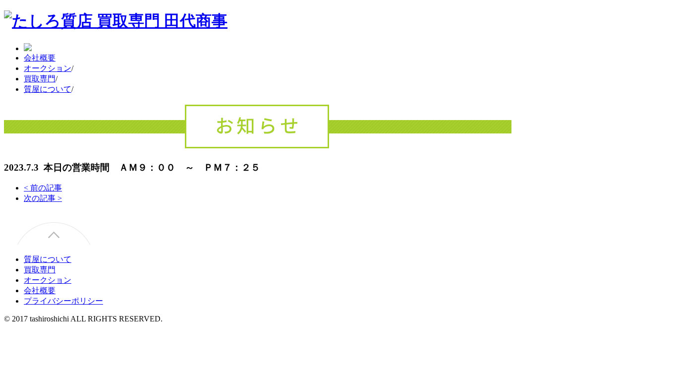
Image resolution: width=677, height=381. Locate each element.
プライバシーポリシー (63, 301)
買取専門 (40, 78)
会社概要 (40, 58)
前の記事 (43, 188)
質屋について (47, 89)
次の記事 (43, 198)
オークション (47, 68)
